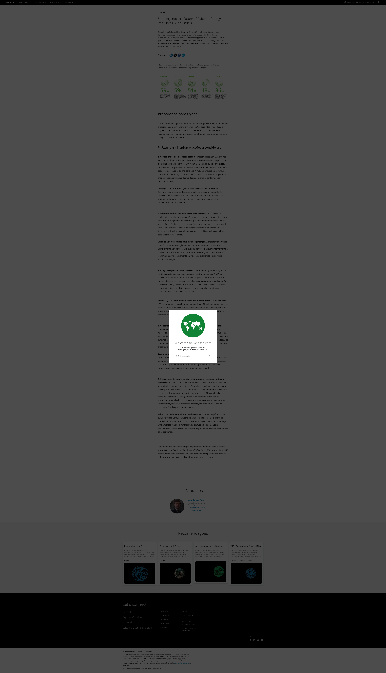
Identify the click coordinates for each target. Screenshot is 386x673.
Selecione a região (183, 356)
